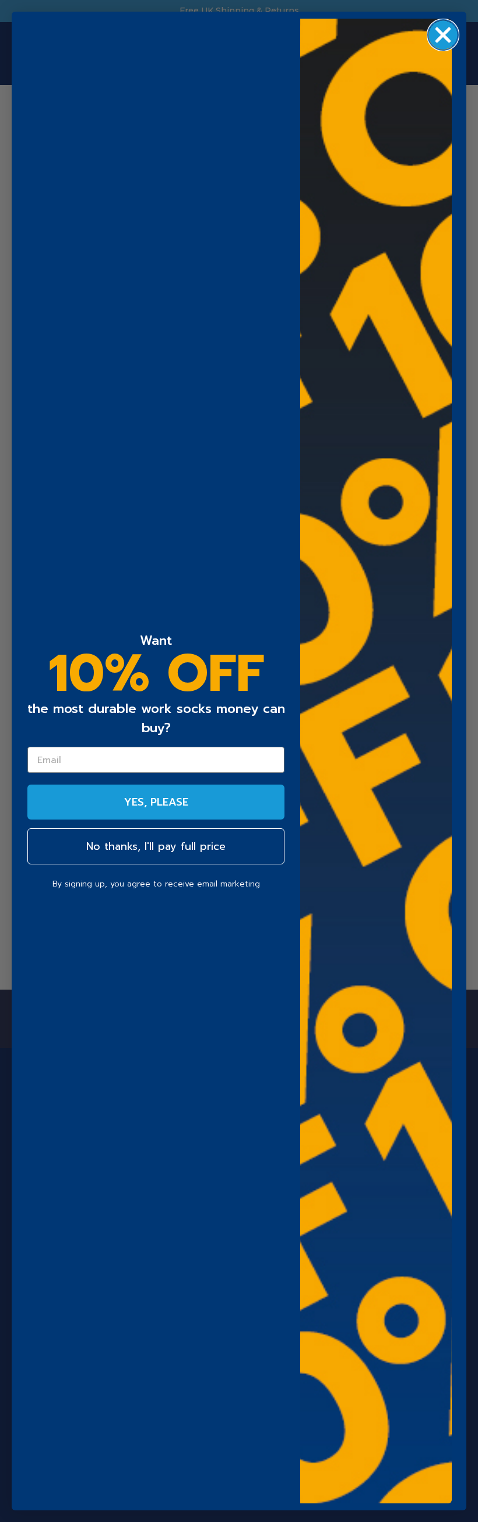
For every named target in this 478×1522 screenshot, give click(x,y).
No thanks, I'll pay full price (156, 846)
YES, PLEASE (156, 802)
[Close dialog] (443, 35)
